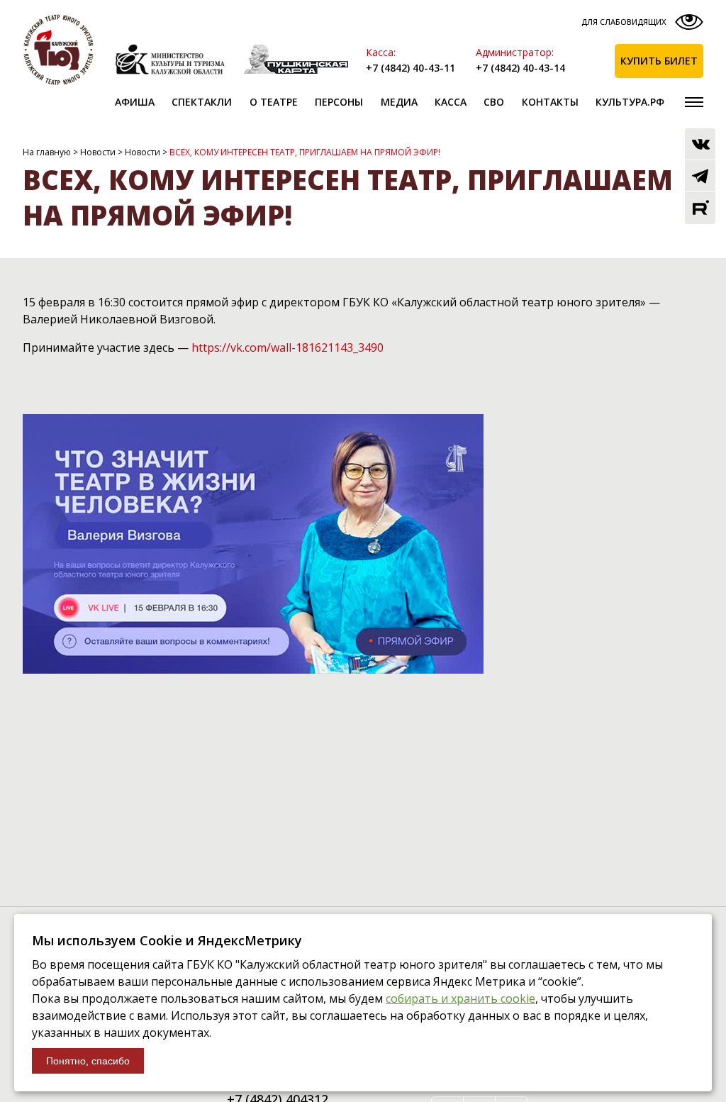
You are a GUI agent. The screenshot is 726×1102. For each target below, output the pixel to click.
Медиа (399, 101)
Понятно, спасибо (88, 1061)
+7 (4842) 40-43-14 (520, 67)
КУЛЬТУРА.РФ (630, 101)
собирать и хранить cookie (460, 998)
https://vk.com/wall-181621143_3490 (287, 347)
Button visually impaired (640, 25)
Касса (451, 101)
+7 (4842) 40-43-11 (410, 67)
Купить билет (659, 60)
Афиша (135, 101)
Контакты (550, 101)
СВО (494, 101)
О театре (274, 101)
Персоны (339, 101)
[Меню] (694, 102)
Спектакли (202, 101)
